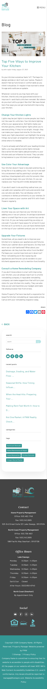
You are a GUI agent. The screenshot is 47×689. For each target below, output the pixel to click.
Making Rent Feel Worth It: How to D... (23, 407)
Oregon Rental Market (15, 460)
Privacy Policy (29, 654)
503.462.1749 (27, 516)
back (7, 324)
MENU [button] (42, 7)
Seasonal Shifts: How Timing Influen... (20, 385)
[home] (5, 6)
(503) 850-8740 (28, 585)
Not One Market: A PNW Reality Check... (21, 419)
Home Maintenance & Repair (17, 450)
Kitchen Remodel (28, 455)
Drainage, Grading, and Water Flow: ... (20, 373)
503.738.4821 (27, 533)
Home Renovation (13, 455)
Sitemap (17, 654)
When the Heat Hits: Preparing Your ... (21, 396)
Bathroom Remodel (14, 446)
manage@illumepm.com (13, 678)
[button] (8, 356)
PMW (25, 650)
